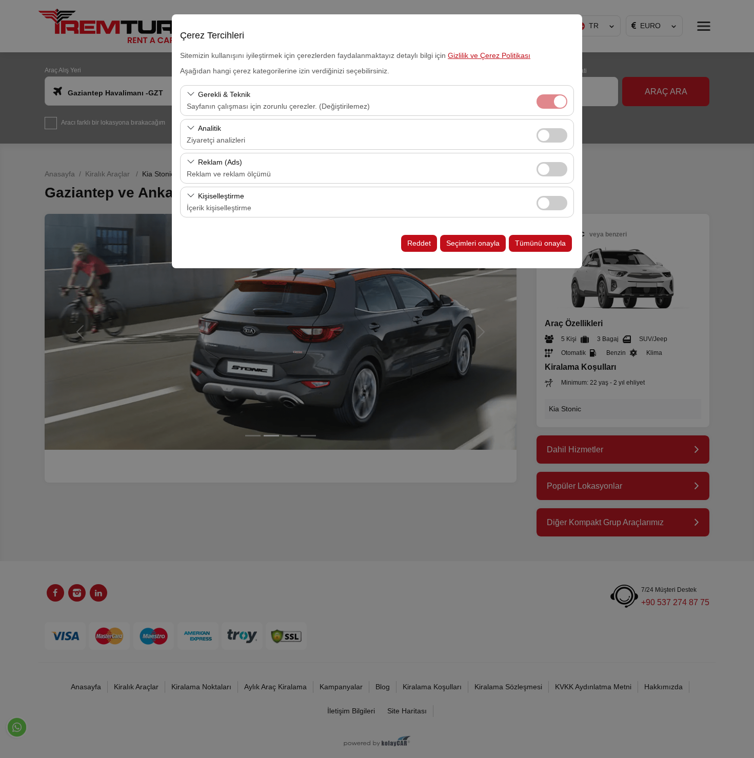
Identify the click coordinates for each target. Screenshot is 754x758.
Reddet (419, 243)
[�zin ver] (552, 134)
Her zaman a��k (552, 101)
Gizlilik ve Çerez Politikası (489, 55)
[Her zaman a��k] (552, 100)
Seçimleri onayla (473, 243)
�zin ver (552, 135)
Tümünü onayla (540, 243)
